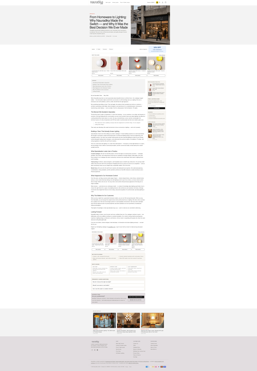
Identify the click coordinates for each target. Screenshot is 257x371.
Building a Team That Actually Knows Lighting (102, 84)
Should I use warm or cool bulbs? (101, 285)
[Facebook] (92, 350)
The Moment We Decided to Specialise (101, 82)
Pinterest (111, 49)
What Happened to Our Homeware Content (102, 87)
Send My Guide (156, 108)
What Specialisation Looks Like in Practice (102, 86)
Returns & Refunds (137, 349)
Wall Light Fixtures (120, 343)
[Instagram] (95, 350)
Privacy (126, 366)
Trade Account (154, 343)
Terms (130, 366)
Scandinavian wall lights (110, 361)
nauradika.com (111, 226)
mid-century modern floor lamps (131, 361)
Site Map (135, 356)
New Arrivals (118, 349)
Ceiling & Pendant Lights (121, 345)
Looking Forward (96, 91)
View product (100, 75)
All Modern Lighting (120, 353)
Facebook (105, 49)
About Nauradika (154, 345)
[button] (159, 2)
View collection (162, 55)
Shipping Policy (136, 347)
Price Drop (118, 351)
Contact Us (135, 343)
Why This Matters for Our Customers (100, 89)
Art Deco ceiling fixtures (144, 361)
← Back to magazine (143, 49)
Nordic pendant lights (120, 361)
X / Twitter (98, 49)
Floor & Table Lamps (120, 347)
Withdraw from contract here (139, 351)
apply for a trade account (133, 363)
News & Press (154, 347)
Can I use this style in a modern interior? (103, 288)
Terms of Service (137, 355)
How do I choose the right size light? (102, 281)
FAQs (134, 345)
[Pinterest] (97, 350)
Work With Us (153, 349)
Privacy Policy (136, 353)
